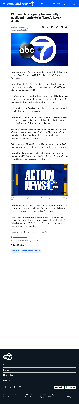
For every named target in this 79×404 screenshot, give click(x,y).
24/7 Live (40, 3)
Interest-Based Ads (8, 397)
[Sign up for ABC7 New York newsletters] (20, 387)
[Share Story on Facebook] (42, 27)
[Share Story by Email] (61, 27)
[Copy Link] (66, 27)
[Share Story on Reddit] (52, 27)
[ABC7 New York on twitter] (10, 387)
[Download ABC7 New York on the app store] (59, 387)
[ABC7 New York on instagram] (15, 387)
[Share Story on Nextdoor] (57, 27)
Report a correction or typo (19, 237)
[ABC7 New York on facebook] (5, 387)
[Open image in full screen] (65, 166)
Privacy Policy (7, 395)
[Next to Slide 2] (64, 179)
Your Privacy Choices (18, 395)
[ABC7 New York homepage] (20, 3)
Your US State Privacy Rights (48, 395)
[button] (4, 3)
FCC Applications (33, 397)
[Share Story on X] (47, 27)
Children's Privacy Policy (32, 395)
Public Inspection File (21, 397)
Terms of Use (61, 395)
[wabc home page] (7, 356)
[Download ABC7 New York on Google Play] (70, 387)
